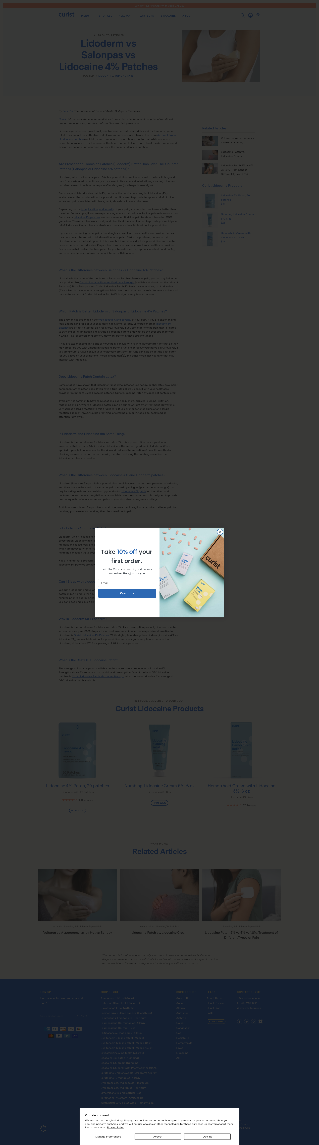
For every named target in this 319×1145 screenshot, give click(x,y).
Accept (157, 1136)
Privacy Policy (115, 1127)
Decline (207, 1136)
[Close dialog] (220, 532)
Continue (127, 593)
